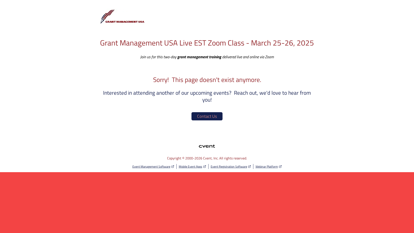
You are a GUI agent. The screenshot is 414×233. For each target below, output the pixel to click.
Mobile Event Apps (190, 166)
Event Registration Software (229, 166)
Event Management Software (151, 166)
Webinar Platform (267, 166)
